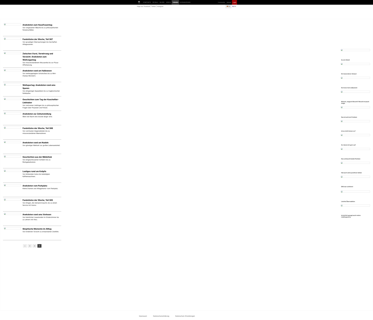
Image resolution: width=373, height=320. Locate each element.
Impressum (143, 316)
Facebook (147, 6)
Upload (229, 2)
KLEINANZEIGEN (185, 2)
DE (229, 6)
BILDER (162, 2)
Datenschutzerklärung (161, 316)
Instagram (160, 6)
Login (234, 2)
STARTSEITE (147, 2)
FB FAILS (155, 2)
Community (221, 2)
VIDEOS (168, 2)
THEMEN (175, 2)
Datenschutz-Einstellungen (185, 316)
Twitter (153, 6)
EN (235, 6)
